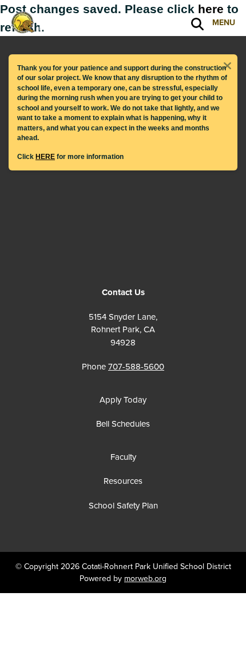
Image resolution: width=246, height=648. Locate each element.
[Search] (197, 23)
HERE (45, 156)
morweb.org (145, 579)
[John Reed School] (66, 21)
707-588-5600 (136, 366)
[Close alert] (227, 64)
